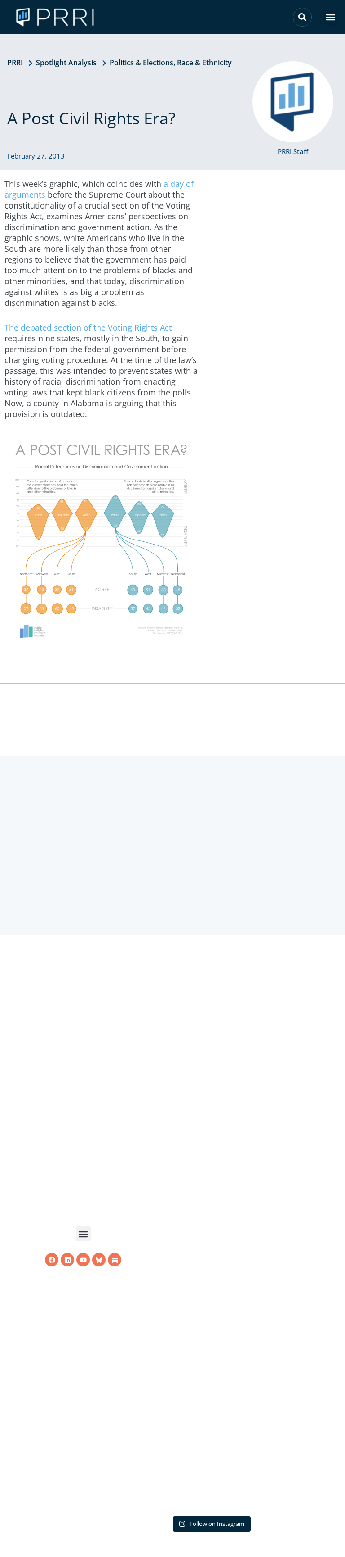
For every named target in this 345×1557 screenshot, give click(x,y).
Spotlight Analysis (66, 63)
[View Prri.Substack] (114, 1283)
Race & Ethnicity (204, 63)
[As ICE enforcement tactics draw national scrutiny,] (210, 1442)
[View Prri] (99, 1283)
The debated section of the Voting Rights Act (88, 327)
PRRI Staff (293, 151)
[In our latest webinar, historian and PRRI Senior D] (210, 1075)
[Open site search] (302, 17)
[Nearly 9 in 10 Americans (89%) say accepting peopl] (210, 1259)
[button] (330, 17)
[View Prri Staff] (292, 101)
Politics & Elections (141, 63)
